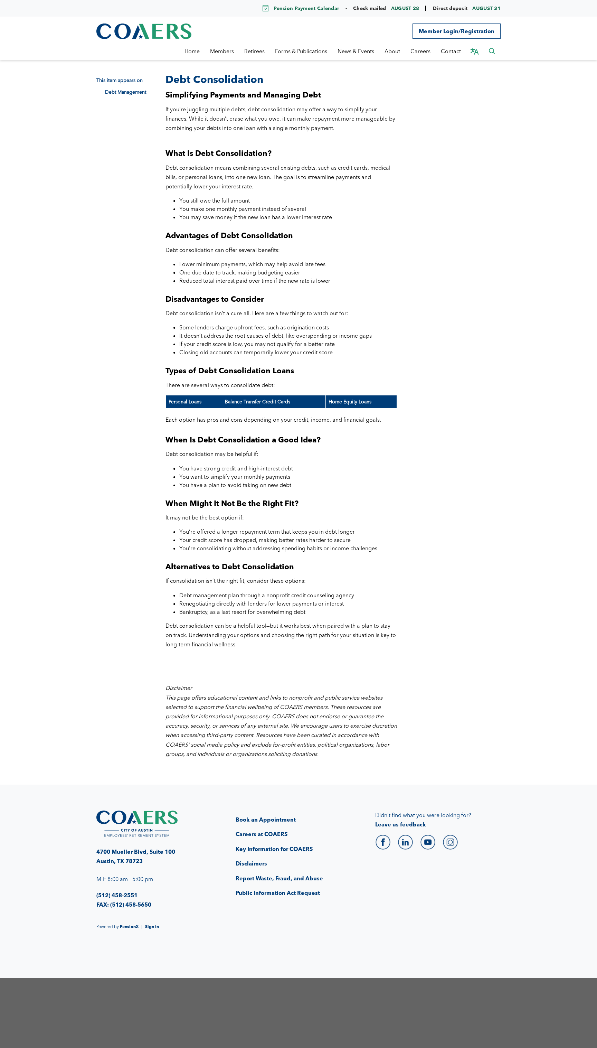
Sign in (152, 926)
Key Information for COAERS (274, 848)
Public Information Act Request (278, 892)
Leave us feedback (400, 824)
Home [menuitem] (192, 51)
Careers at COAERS (261, 834)
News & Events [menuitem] (356, 51)
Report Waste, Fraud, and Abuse (279, 878)
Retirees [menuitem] (254, 51)
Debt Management (125, 92)
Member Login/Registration (456, 31)
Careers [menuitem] (420, 51)
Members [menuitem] (222, 51)
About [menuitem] (392, 51)
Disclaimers (251, 863)
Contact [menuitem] (451, 51)
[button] (492, 51)
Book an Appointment (266, 819)
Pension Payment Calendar (306, 8)
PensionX (129, 926)
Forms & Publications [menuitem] (301, 51)
